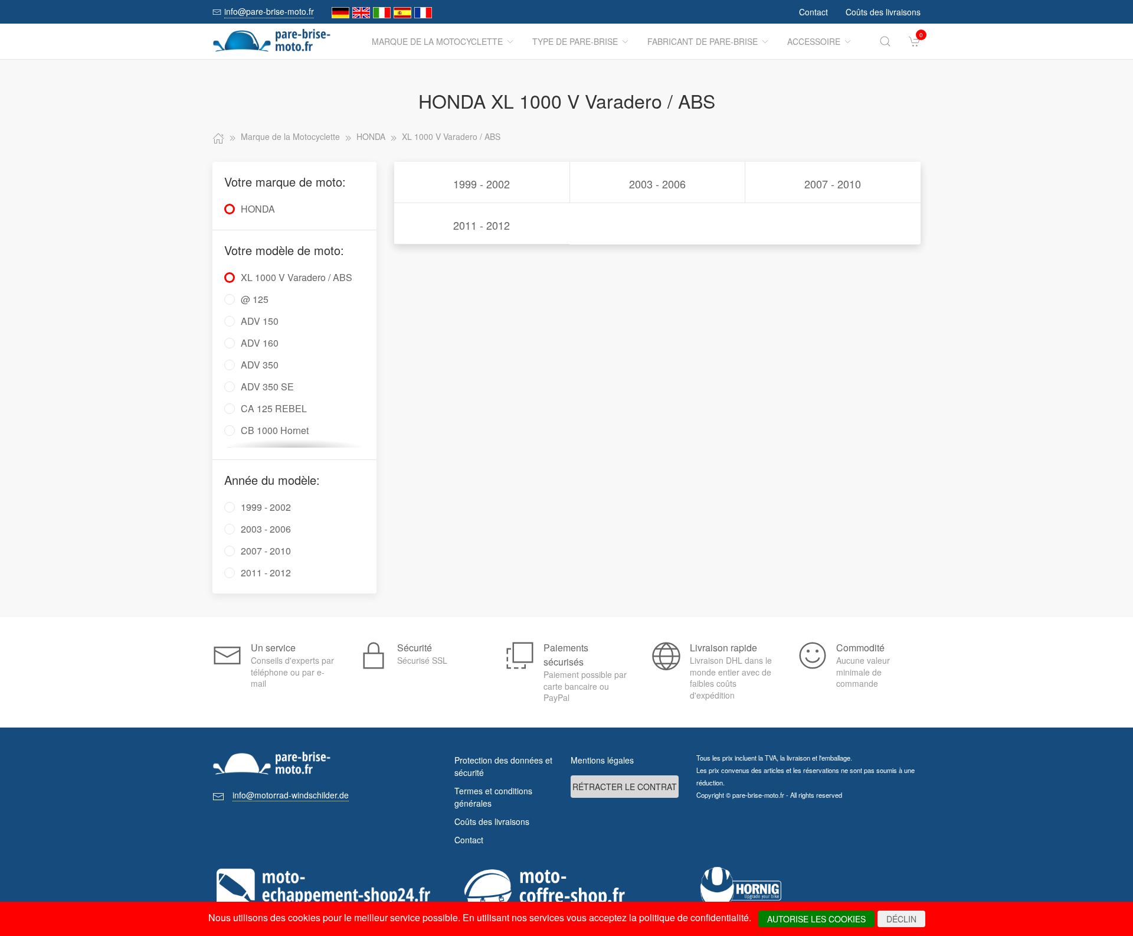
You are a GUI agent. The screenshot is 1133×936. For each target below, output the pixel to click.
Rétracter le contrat (624, 786)
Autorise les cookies (816, 919)
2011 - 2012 (481, 225)
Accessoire (813, 41)
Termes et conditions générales (493, 797)
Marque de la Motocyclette (437, 41)
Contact (813, 12)
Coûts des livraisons (883, 12)
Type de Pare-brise (575, 41)
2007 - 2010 (832, 183)
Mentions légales (602, 760)
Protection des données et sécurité (503, 766)
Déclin (901, 919)
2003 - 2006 (657, 183)
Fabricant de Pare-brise (702, 41)
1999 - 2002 (481, 183)
